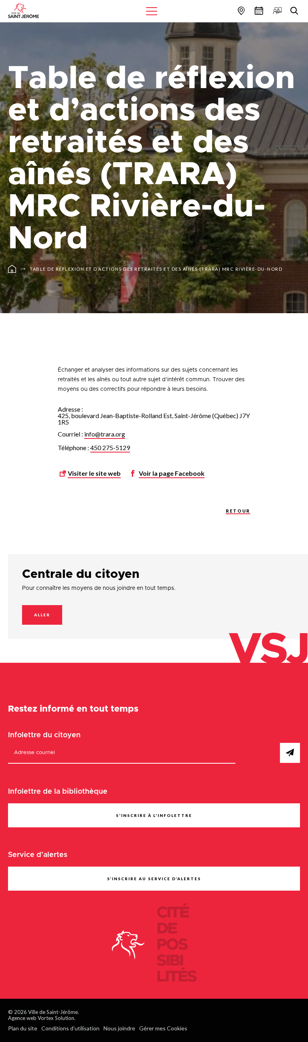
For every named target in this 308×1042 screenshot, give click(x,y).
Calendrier (258, 10)
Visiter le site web (94, 473)
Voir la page (172, 473)
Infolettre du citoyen (44, 735)
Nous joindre (119, 1028)
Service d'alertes (37, 855)
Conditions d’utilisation (70, 1028)
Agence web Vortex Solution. (41, 1018)
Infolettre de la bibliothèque (57, 791)
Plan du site (22, 1028)
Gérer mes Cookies (163, 1028)
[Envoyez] (290, 753)
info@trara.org (104, 434)
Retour (238, 510)
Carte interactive (240, 10)
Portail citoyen (276, 10)
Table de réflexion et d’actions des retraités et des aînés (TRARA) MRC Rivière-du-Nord (156, 269)
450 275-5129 (110, 447)
